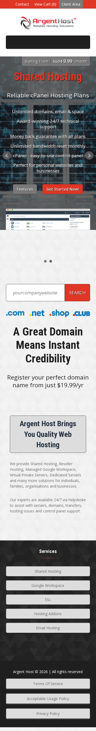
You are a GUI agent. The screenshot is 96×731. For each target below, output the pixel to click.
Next (89, 155)
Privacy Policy (48, 713)
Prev (7, 155)
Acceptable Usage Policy (48, 698)
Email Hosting (48, 627)
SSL (48, 599)
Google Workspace (47, 585)
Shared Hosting (48, 571)
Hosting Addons (48, 613)
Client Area (71, 4)
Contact (22, 4)
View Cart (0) (45, 4)
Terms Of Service (48, 683)
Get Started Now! (62, 189)
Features (25, 189)
